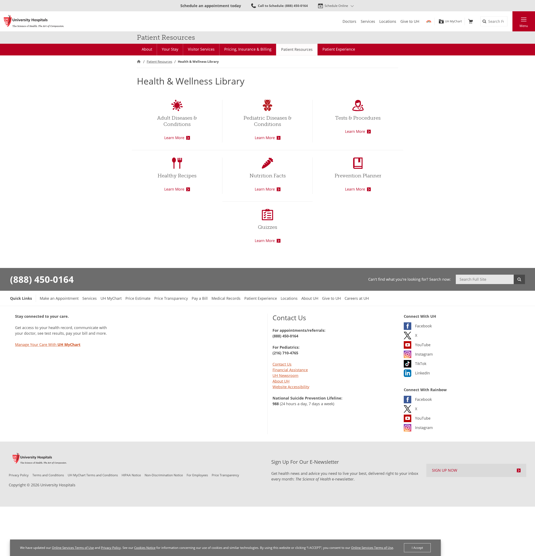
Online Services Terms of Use (73, 548)
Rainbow (429, 21)
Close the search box (510, 21)
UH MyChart (453, 21)
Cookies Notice (144, 548)
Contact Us (282, 364)
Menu (524, 26)
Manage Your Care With (47, 344)
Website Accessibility (291, 386)
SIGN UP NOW (444, 470)
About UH (281, 381)
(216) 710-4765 (285, 352)
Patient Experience (338, 49)
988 (276, 403)
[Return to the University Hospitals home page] (34, 21)
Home (139, 61)
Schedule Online (336, 6)
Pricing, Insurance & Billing (247, 49)
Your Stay (170, 49)
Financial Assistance (290, 369)
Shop (470, 21)
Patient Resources (297, 49)
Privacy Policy (111, 548)
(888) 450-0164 (42, 279)
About (147, 49)
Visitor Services (201, 49)
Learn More (174, 137)
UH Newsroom (285, 375)
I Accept (417, 548)
